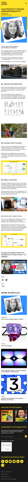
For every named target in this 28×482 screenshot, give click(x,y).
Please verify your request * (7, 440)
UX (3, 286)
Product (3, 343)
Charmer (7, 476)
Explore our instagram (11, 407)
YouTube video (6, 58)
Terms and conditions (6, 471)
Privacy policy (4, 474)
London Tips (4, 13)
